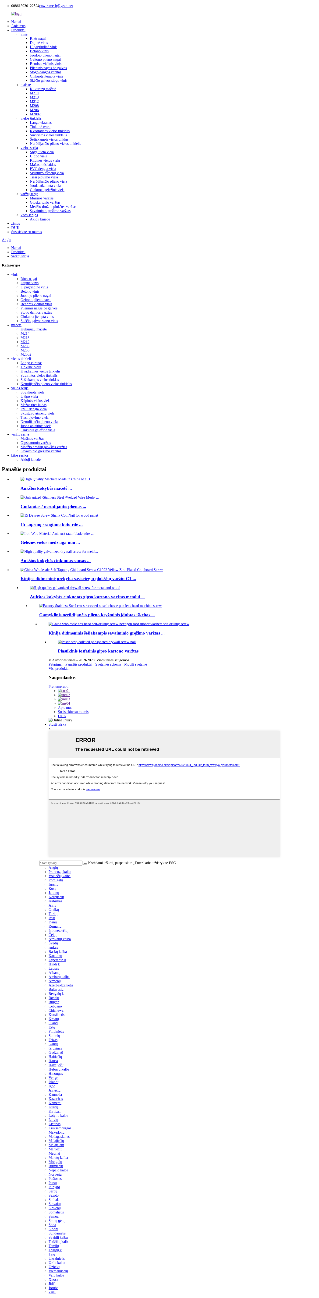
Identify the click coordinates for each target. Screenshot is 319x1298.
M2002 (35, 114)
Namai (16, 22)
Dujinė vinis (39, 43)
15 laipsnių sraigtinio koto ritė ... (52, 524)
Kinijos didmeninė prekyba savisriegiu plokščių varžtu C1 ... (78, 578)
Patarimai (55, 664)
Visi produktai (59, 668)
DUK (15, 228)
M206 (34, 110)
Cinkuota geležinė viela (47, 190)
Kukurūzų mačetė (43, 89)
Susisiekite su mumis (26, 232)
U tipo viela (38, 156)
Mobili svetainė (135, 664)
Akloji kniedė (40, 219)
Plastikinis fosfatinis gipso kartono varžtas (98, 651)
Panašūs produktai (78, 664)
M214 (34, 93)
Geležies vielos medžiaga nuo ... (50, 542)
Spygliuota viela (42, 152)
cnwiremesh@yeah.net (56, 6)
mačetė (26, 85)
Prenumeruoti (58, 686)
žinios (15, 223)
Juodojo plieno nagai (45, 55)
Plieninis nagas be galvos (48, 68)
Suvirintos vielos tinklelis (48, 135)
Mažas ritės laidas (43, 165)
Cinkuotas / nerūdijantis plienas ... (53, 506)
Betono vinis (39, 51)
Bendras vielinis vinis (45, 64)
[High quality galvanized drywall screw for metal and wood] (75, 588)
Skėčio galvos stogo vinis (48, 80)
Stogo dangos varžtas (45, 72)
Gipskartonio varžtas (45, 202)
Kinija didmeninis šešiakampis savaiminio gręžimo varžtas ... (107, 633)
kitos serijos (29, 215)
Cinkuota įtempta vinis (46, 76)
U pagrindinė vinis (43, 47)
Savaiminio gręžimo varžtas (50, 211)
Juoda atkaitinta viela (45, 186)
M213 (34, 97)
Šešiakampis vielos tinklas (49, 139)
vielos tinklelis (31, 118)
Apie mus (18, 26)
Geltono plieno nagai (45, 59)
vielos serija (29, 148)
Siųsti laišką (57, 724)
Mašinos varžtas (41, 198)
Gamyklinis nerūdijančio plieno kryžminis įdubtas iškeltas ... (97, 614)
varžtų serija (29, 194)
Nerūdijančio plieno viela (48, 181)
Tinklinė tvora (40, 127)
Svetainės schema (108, 664)
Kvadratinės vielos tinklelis (50, 131)
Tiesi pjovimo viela (44, 177)
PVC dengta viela (43, 169)
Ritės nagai (38, 38)
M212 (34, 101)
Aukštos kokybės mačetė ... (46, 488)
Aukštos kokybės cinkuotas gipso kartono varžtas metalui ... (87, 596)
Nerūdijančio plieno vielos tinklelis (55, 143)
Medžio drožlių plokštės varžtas (53, 207)
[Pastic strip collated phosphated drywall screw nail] (97, 642)
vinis (24, 34)
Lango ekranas (41, 122)
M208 (34, 106)
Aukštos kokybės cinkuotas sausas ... (56, 560)
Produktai (18, 30)
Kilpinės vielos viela (45, 160)
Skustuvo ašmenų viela (47, 173)
